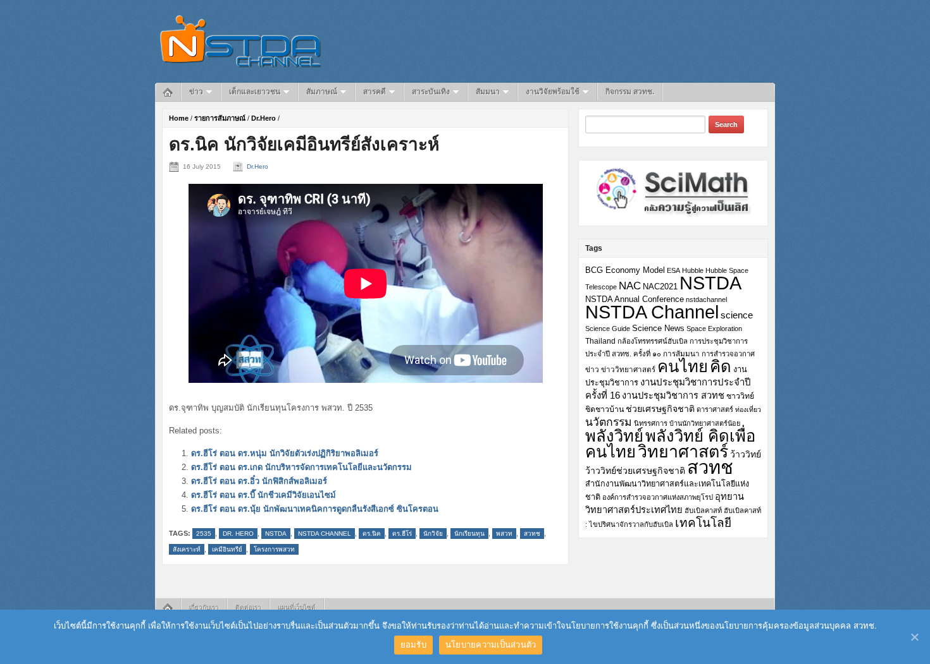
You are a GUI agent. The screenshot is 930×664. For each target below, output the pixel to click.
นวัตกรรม (608, 422)
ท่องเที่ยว (748, 409)
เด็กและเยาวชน (254, 91)
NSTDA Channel (324, 533)
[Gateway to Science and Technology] (240, 40)
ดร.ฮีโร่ (402, 533)
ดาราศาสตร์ (715, 409)
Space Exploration (714, 328)
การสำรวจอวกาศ (728, 354)
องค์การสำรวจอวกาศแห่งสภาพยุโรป (657, 497)
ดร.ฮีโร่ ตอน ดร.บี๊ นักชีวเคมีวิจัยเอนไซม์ (263, 495)
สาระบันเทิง (431, 91)
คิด (720, 366)
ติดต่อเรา (248, 607)
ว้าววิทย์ (745, 454)
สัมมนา (488, 91)
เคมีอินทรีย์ (227, 549)
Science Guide (607, 328)
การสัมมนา (681, 353)
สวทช (532, 533)
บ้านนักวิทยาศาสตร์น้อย (704, 423)
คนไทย (682, 366)
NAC (630, 285)
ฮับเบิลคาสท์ (703, 510)
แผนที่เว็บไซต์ (297, 607)
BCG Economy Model (625, 270)
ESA (673, 270)
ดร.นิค (372, 533)
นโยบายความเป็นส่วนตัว (490, 644)
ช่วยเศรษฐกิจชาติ (660, 409)
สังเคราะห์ (187, 549)
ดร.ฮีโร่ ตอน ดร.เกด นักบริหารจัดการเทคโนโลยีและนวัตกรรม (301, 467)
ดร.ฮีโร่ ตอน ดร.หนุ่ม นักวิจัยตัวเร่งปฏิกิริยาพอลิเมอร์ (284, 453)
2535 (203, 533)
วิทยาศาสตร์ (683, 451)
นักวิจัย (433, 533)
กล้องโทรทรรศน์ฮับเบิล (652, 341)
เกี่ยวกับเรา (204, 607)
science (737, 315)
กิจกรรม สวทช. (629, 91)
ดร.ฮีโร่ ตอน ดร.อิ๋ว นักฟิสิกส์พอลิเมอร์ (259, 481)
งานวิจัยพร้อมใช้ (553, 91)
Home (179, 118)
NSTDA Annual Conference (634, 299)
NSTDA (276, 533)
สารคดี (374, 91)
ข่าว (196, 91)
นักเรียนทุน (469, 533)
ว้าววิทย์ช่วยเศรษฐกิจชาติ (635, 471)
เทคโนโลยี (703, 522)
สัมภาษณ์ (321, 91)
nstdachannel (706, 299)
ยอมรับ (413, 644)
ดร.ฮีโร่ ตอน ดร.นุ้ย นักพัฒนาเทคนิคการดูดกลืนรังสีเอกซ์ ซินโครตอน (314, 509)
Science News (658, 328)
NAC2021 (660, 286)
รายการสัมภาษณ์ (219, 118)
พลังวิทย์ (614, 436)
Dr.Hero (263, 118)
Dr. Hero (238, 533)
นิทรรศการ (650, 423)
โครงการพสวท (274, 549)
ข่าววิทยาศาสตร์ (628, 369)
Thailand (600, 341)
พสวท (504, 533)
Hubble (693, 270)
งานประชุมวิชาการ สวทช (673, 395)
